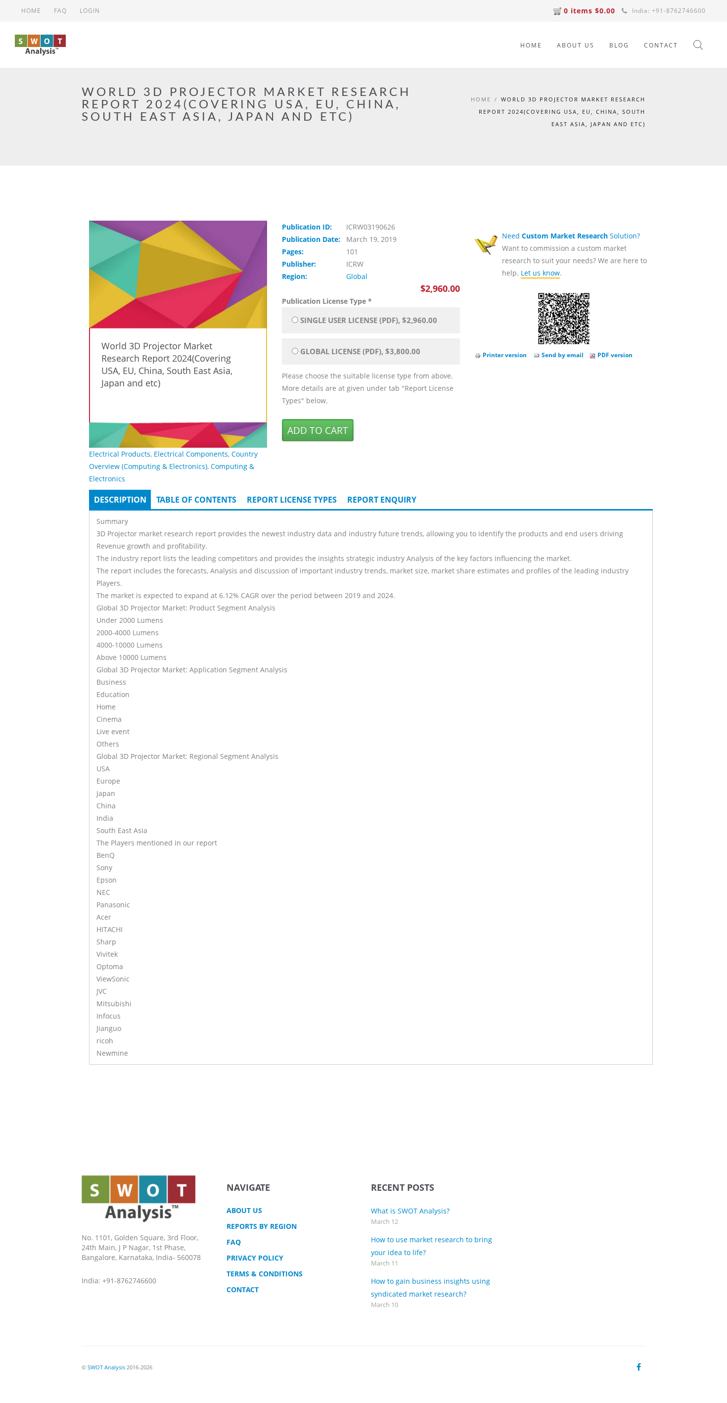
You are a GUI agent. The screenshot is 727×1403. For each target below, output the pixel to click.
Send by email (563, 355)
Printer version (505, 355)
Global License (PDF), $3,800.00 (360, 351)
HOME (31, 10)
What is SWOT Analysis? (410, 1211)
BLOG (619, 45)
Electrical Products (119, 454)
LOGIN (90, 10)
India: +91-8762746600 (668, 10)
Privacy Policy (255, 1258)
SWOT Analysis (106, 1367)
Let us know (540, 273)
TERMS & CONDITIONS (265, 1273)
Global (356, 276)
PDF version (615, 355)
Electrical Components (191, 454)
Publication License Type (327, 301)
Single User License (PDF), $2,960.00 (368, 320)
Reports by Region (262, 1226)
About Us (244, 1210)
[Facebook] (638, 1367)
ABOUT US (575, 45)
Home (481, 99)
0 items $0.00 (589, 10)
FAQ (60, 10)
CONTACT (661, 45)
